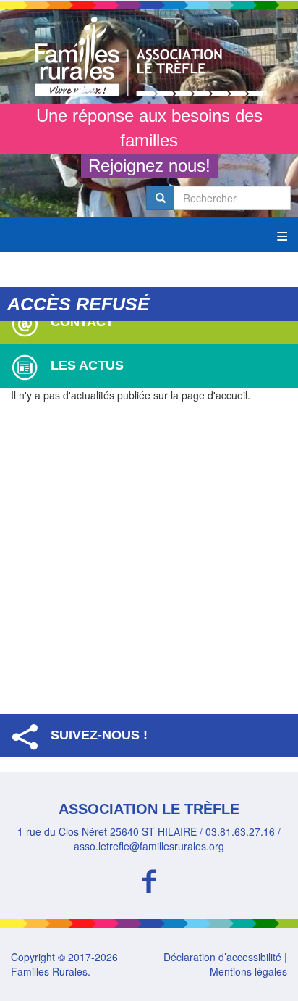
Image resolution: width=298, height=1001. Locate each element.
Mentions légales (248, 971)
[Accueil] (149, 56)
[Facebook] (149, 878)
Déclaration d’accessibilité (222, 957)
